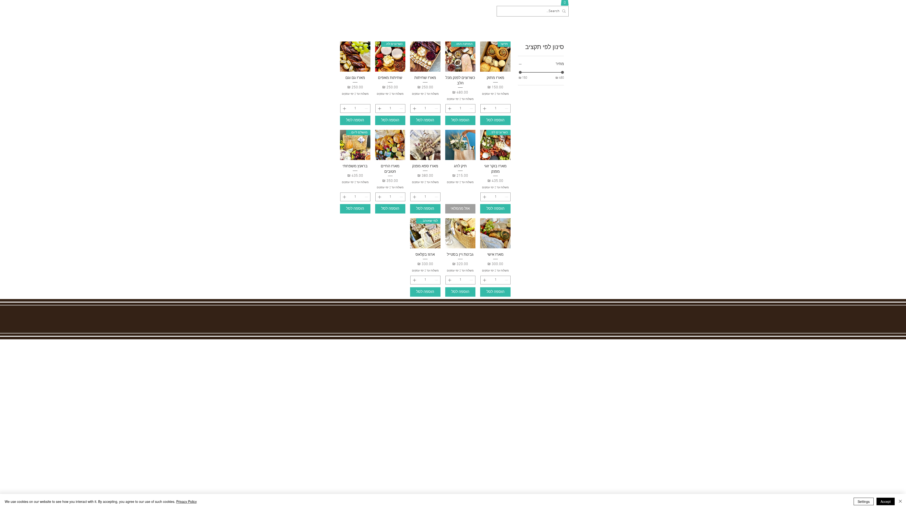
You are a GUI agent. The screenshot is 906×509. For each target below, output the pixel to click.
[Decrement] (507, 108)
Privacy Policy (186, 501)
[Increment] (484, 108)
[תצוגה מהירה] (425, 56)
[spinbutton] (495, 108)
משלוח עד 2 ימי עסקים (495, 94)
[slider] (520, 72)
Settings (864, 501)
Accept (886, 501)
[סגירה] (900, 501)
